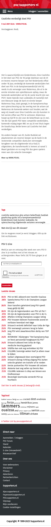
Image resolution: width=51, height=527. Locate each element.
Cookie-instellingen (12, 507)
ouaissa (7, 410)
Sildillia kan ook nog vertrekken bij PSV (25, 348)
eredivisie (41, 399)
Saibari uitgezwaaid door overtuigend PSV (26, 357)
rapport (26, 411)
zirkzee (34, 413)
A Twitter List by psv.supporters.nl (16, 421)
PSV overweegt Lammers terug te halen (25, 328)
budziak (44, 215)
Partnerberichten (10, 477)
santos (35, 410)
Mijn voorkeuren (10, 504)
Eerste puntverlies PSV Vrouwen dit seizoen (27, 365)
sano (29, 411)
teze (12, 414)
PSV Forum (8, 441)
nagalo (37, 407)
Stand (5, 444)
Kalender (7, 447)
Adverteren (8, 474)
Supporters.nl (10, 485)
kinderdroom (7, 220)
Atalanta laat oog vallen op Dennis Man (25, 368)
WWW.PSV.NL (14, 158)
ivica (20, 217)
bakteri (4, 399)
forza (10, 402)
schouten (42, 411)
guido (14, 217)
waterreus (14, 215)
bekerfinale (35, 215)
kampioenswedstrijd (31, 217)
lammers (10, 406)
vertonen (31, 222)
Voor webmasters (11, 465)
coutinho (5, 215)
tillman (25, 414)
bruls (21, 399)
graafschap (6, 217)
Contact (6, 480)
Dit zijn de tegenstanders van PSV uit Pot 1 (27, 311)
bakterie (9, 399)
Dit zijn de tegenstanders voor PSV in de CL (27, 314)
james (35, 403)
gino (21, 215)
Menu (10, 11)
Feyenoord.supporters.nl (14, 495)
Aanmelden (8, 438)
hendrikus (26, 402)
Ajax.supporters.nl (11, 491)
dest (33, 399)
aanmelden (43, 11)
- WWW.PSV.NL (21, 24)
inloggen (32, 11)
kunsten (21, 220)
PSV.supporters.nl (11, 498)
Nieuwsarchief (9, 453)
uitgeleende (20, 222)
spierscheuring (8, 222)
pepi (17, 410)
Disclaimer (8, 468)
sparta (9, 414)
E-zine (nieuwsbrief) (12, 450)
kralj (15, 220)
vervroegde (40, 222)
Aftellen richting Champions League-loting (27, 317)
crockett (26, 399)
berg (14, 399)
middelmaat (23, 407)
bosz (18, 399)
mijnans (31, 407)
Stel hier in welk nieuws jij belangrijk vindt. (20, 385)
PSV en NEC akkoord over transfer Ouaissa (27, 297)
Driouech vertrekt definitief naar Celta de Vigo (28, 325)
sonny (4, 414)
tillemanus (16, 414)
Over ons (7, 458)
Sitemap (6, 501)
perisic (21, 411)
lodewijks (30, 220)
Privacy (6, 471)
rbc (36, 220)
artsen (27, 215)
